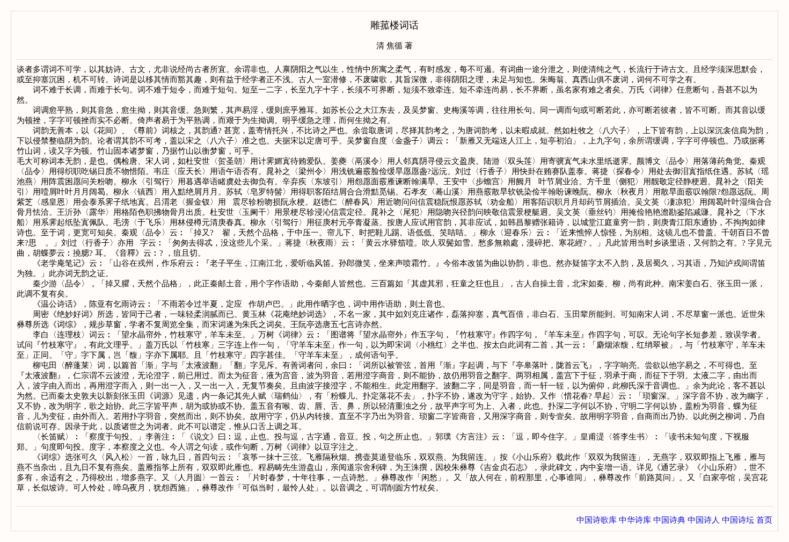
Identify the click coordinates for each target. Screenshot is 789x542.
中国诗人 (704, 520)
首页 (764, 520)
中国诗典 (669, 520)
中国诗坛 (738, 520)
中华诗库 (635, 520)
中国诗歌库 (596, 520)
